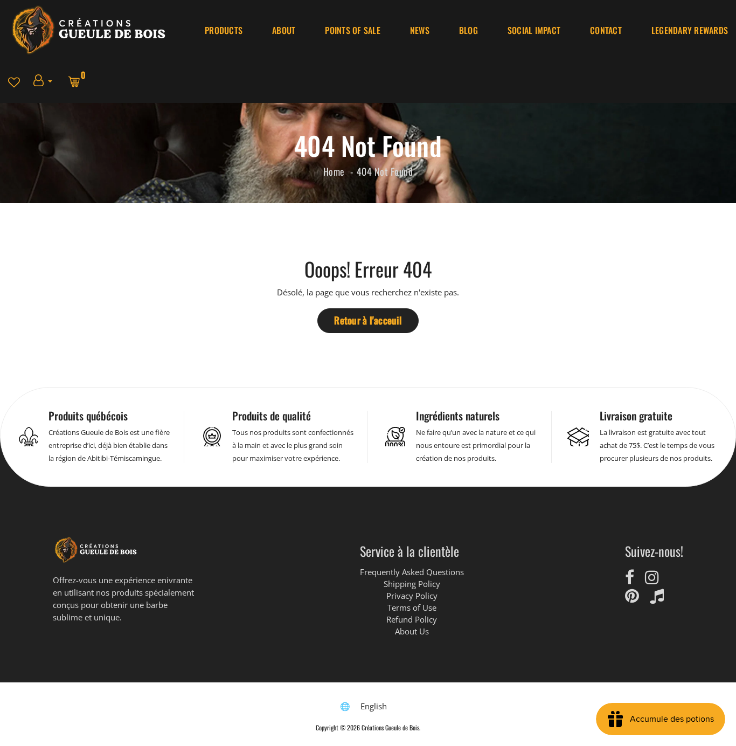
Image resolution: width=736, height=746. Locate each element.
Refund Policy (411, 619)
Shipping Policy (412, 583)
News (419, 30)
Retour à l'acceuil (368, 320)
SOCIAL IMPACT (534, 30)
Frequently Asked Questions (412, 572)
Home (334, 171)
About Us (412, 631)
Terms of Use (411, 607)
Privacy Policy (412, 595)
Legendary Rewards (689, 30)
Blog (468, 30)
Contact (606, 30)
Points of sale (352, 30)
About (283, 30)
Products (223, 30)
